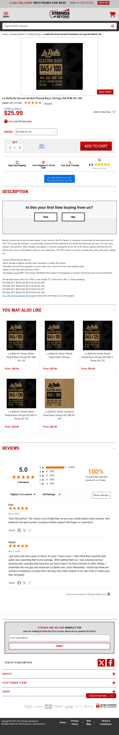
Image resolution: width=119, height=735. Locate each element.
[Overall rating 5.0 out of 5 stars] (33, 103)
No (73, 217)
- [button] (114, 191)
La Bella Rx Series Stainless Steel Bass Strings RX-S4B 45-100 (59, 415)
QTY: (14, 142)
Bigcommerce (39, 724)
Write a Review (101, 495)
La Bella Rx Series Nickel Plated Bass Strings (59, 355)
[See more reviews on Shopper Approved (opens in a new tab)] (29, 530)
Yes (45, 217)
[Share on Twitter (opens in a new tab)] (24, 530)
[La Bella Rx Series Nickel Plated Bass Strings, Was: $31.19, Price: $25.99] (59, 335)
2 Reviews (47, 103)
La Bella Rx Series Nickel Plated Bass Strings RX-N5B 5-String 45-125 (98, 357)
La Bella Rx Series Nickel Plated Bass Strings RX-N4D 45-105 (21, 357)
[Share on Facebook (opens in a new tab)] (19, 531)
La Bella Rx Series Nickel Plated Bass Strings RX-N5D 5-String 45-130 (21, 415)
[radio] (59, 467)
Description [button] (58, 191)
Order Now (103, 3)
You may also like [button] (58, 310)
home (62, 722)
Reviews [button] (58, 448)
